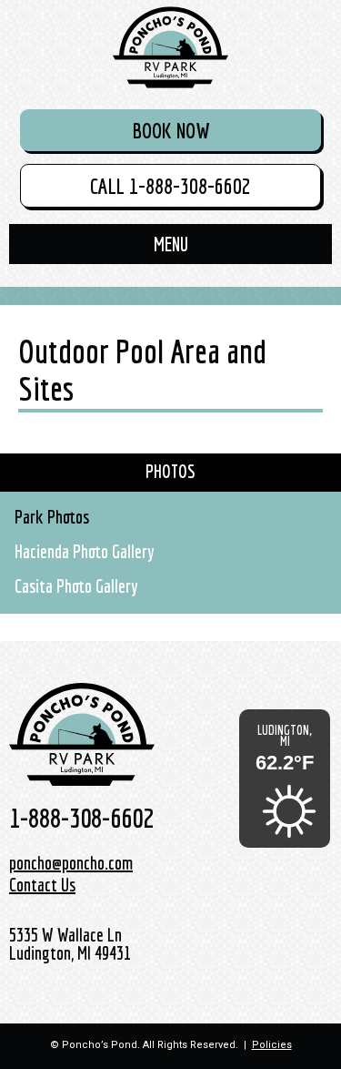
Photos (170, 471)
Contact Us (42, 885)
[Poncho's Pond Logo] (171, 47)
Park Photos (52, 516)
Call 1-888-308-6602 (170, 186)
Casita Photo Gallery (76, 585)
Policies (272, 1045)
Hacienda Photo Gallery (85, 551)
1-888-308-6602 (81, 817)
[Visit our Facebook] (285, 897)
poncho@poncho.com (71, 863)
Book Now (171, 130)
